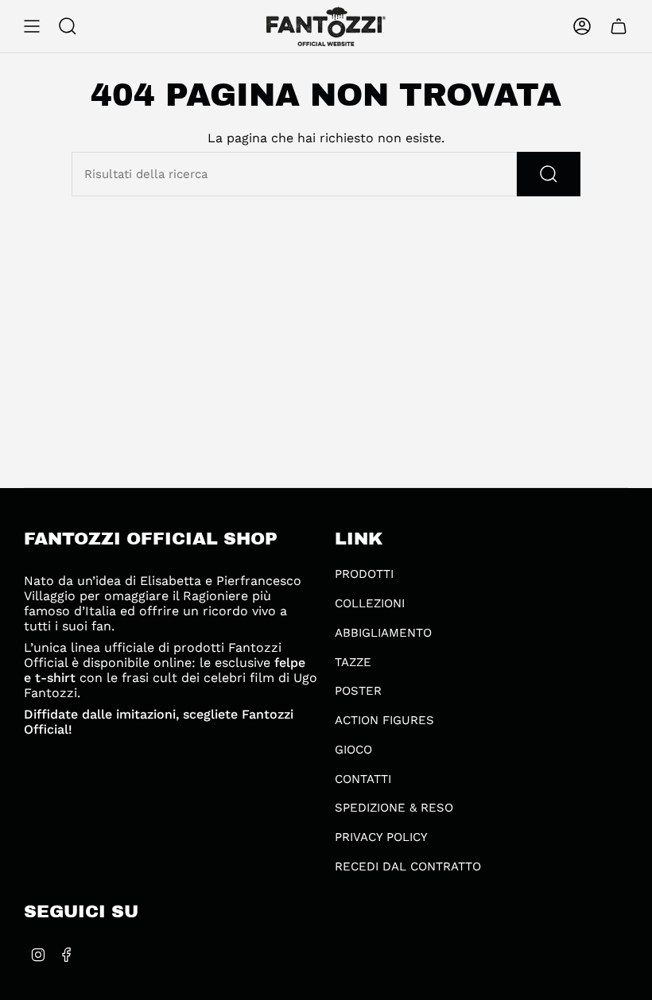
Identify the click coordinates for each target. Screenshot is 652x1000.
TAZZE (353, 662)
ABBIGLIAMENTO (383, 633)
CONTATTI (363, 779)
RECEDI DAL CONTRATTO (408, 866)
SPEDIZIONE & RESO (394, 807)
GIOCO (353, 749)
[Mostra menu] (32, 26)
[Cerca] (548, 174)
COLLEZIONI (370, 603)
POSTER (358, 691)
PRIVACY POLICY (381, 837)
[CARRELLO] (618, 26)
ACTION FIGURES (384, 720)
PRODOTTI (364, 574)
